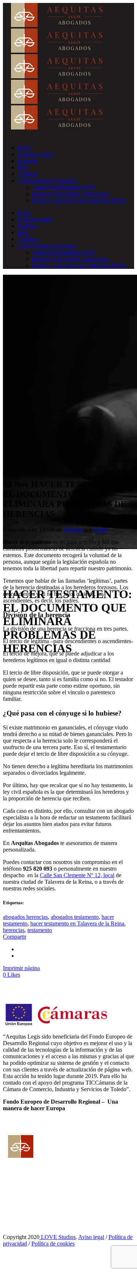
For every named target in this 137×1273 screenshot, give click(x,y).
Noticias (73, 529)
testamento (39, 930)
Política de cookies (53, 1243)
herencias (13, 930)
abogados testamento (75, 917)
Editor (100, 529)
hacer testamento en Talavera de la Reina (77, 923)
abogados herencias (25, 917)
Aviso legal (91, 1237)
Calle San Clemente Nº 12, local (77, 875)
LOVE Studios (57, 1237)
